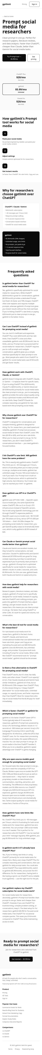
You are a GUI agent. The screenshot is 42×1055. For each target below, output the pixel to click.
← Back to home (7, 16)
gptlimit (6, 4)
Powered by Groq (28, 1049)
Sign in (34, 4)
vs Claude (5, 1034)
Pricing (24, 4)
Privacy (17, 1049)
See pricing (33, 58)
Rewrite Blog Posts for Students (13, 1010)
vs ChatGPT (6, 1031)
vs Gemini (5, 1037)
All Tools (5, 995)
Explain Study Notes (9, 1019)
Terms (10, 1049)
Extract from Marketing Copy (12, 1013)
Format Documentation (10, 1016)
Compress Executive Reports (12, 1022)
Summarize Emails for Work (11, 1007)
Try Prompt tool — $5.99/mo (14, 57)
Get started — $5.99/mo (21, 959)
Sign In (4, 998)
